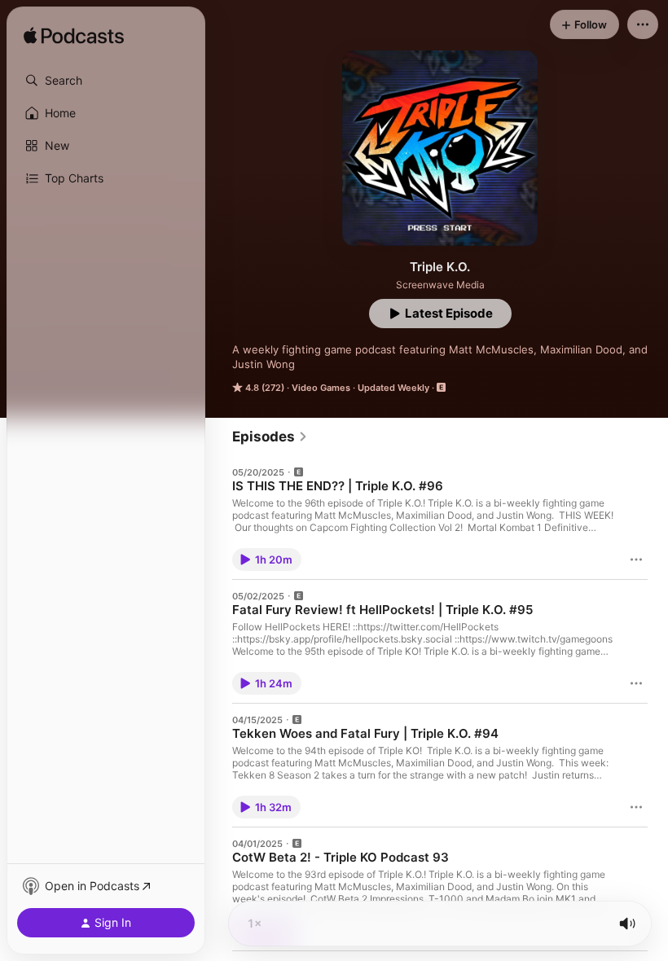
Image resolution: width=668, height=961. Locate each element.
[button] (106, 80)
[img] (74, 37)
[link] (270, 436)
